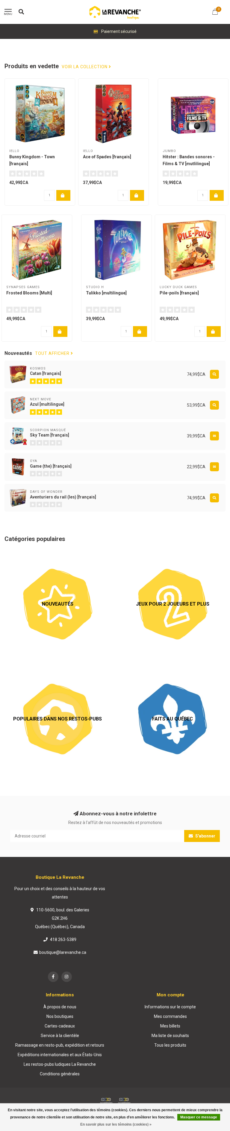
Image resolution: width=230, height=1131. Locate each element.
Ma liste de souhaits (170, 1035)
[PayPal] (123, 1101)
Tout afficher (53, 353)
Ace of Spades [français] (107, 156)
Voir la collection (85, 67)
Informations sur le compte (170, 1006)
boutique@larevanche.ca (62, 952)
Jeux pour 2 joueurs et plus (144, 554)
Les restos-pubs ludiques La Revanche (60, 1064)
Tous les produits (170, 1045)
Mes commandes (170, 1016)
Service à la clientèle (60, 1035)
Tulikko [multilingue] (106, 293)
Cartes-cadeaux (60, 1026)
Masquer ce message (198, 1117)
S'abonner (204, 836)
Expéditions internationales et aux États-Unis (60, 1054)
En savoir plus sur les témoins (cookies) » (116, 1124)
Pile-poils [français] (179, 293)
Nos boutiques (59, 1016)
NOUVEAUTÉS (17, 554)
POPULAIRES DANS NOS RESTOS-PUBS (42, 669)
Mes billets (170, 1026)
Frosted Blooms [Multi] (29, 293)
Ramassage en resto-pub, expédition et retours (59, 1045)
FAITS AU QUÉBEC (136, 669)
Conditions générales (60, 1073)
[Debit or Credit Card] (106, 1101)
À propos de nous (59, 1006)
